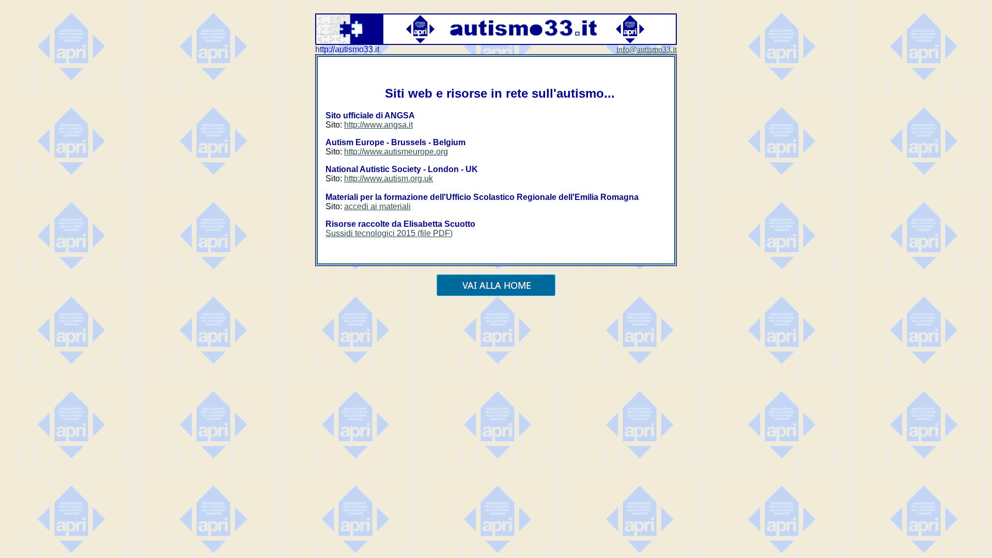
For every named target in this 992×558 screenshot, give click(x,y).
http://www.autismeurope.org (396, 151)
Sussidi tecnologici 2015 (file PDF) (389, 233)
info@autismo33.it (646, 49)
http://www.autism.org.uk (388, 178)
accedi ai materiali (377, 206)
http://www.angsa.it (378, 124)
